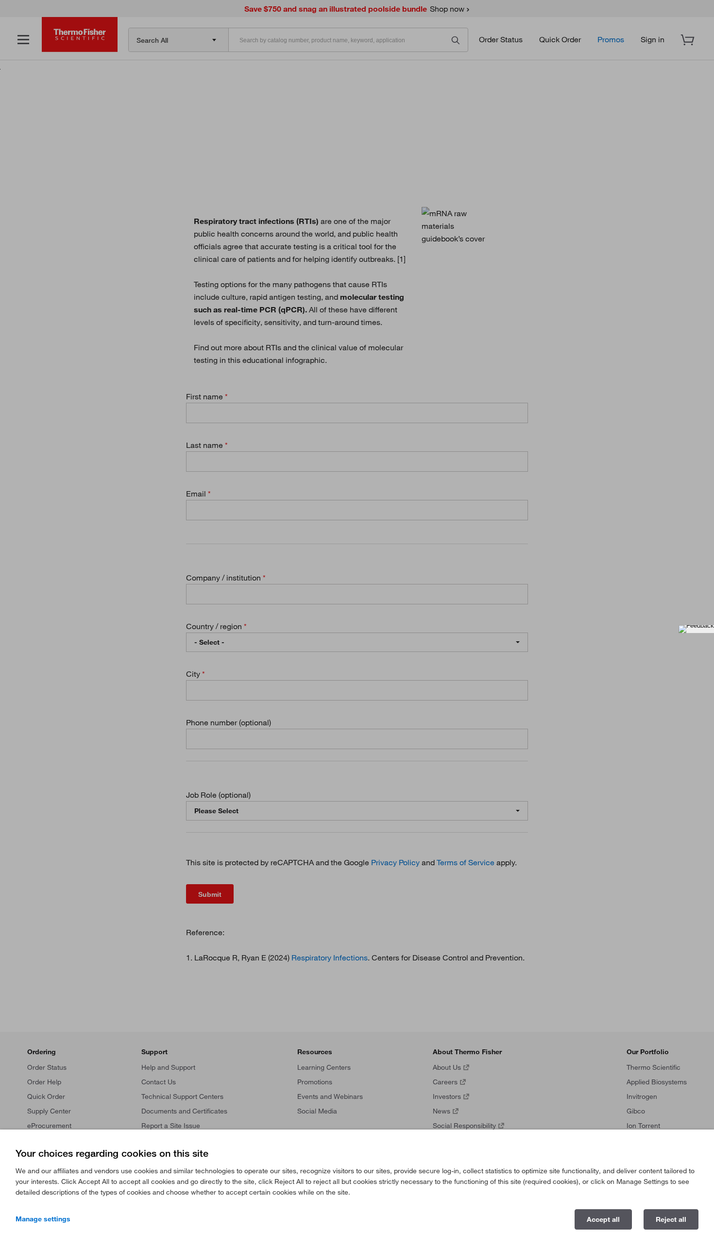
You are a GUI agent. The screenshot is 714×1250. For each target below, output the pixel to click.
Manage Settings (43, 1219)
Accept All (603, 1219)
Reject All (671, 1219)
